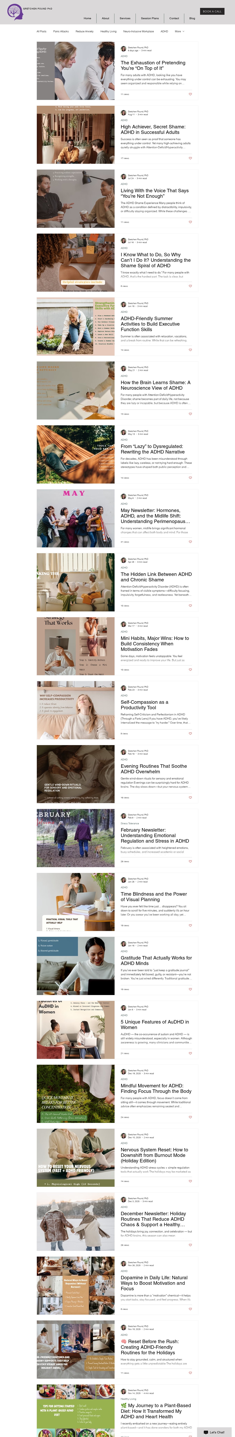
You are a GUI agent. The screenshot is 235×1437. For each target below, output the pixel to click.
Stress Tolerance (130, 823)
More (178, 31)
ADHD (164, 31)
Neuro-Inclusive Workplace (138, 31)
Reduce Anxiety (85, 31)
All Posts (41, 31)
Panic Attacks (61, 31)
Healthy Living (108, 31)
